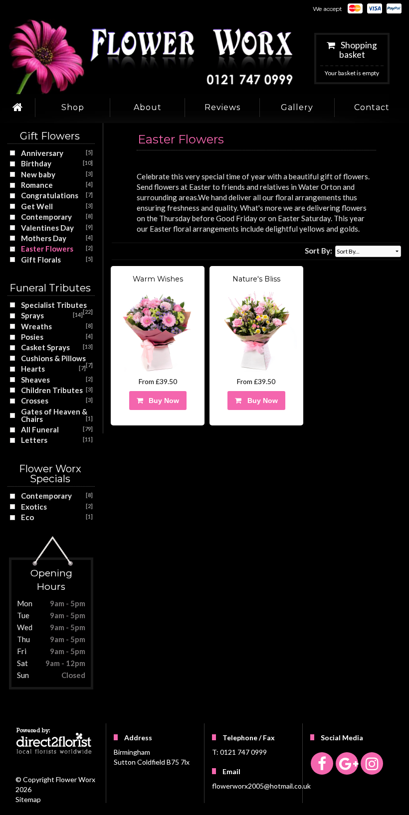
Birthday (36, 163)
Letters (34, 439)
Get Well (37, 206)
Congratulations (49, 195)
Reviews (222, 107)
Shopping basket (358, 50)
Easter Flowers (47, 248)
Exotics (34, 506)
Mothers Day (43, 238)
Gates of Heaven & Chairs (54, 415)
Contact (372, 107)
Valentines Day (47, 227)
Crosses (34, 400)
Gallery (297, 107)
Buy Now (162, 401)
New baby (38, 174)
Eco (27, 517)
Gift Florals (41, 259)
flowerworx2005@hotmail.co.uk (261, 786)
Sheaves (35, 379)
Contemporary (46, 216)
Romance (37, 184)
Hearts (33, 368)
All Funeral (40, 429)
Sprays (32, 315)
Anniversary (42, 152)
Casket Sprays (45, 347)
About (148, 107)
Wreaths (36, 326)
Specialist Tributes (54, 304)
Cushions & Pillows (53, 358)
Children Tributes (52, 390)
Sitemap (28, 799)
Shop (72, 107)
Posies (32, 336)
